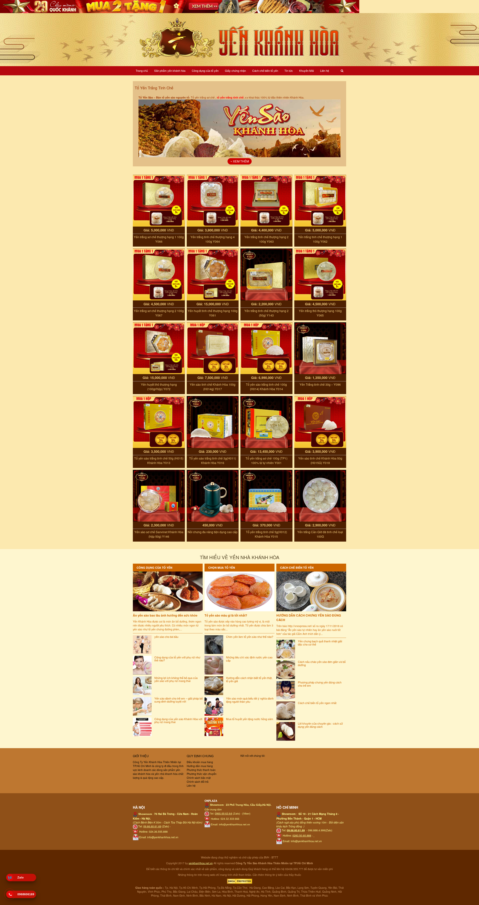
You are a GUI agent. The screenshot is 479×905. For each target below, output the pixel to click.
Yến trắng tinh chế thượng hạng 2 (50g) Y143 (266, 313)
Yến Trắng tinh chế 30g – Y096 (320, 384)
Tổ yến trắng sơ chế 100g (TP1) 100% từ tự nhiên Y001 (266, 460)
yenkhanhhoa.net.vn (201, 863)
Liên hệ (324, 71)
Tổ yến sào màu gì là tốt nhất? (226, 615)
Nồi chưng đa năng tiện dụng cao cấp (212, 532)
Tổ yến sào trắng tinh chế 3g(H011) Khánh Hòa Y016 (212, 460)
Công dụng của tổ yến (205, 71)
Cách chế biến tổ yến (265, 71)
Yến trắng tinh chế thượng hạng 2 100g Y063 (266, 239)
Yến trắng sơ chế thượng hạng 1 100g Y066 (159, 239)
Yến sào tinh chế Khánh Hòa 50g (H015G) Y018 (320, 460)
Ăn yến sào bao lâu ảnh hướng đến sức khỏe (165, 615)
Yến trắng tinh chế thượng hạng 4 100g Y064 (212, 239)
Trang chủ (142, 71)
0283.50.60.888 (301, 835)
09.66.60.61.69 (152, 826)
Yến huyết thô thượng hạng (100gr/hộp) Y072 (159, 386)
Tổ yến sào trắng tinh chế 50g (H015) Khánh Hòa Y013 (158, 460)
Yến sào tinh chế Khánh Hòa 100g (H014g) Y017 (212, 386)
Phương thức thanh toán (201, 770)
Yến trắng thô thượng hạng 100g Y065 (320, 313)
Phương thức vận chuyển (201, 774)
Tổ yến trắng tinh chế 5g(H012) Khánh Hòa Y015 (266, 534)
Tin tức (288, 71)
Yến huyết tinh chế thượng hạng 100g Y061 (212, 313)
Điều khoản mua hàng (200, 762)
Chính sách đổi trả (197, 781)
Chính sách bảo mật (199, 778)
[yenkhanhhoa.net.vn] (239, 39)
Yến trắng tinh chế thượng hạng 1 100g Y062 (320, 239)
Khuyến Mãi (306, 71)
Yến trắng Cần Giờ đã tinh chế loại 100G (320, 534)
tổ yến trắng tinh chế (230, 97)
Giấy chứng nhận (235, 71)
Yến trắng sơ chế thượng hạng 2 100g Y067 (159, 313)
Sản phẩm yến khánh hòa (169, 71)
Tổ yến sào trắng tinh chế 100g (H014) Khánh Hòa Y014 (266, 386)
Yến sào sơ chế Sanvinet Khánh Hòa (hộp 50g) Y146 (158, 534)
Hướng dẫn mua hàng (200, 766)
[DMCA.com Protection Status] (239, 881)
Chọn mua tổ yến (221, 568)
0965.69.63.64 (223, 813)
